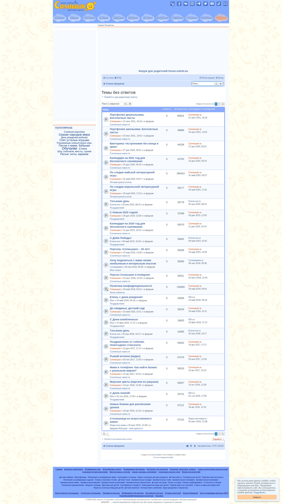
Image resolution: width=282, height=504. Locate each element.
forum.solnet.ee (117, 292)
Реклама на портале (111, 493)
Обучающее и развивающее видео (102, 477)
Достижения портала (154, 493)
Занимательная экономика (207, 480)
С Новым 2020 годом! (124, 212)
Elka (112, 300)
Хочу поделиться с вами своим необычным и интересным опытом (133, 262)
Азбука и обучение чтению (106, 480)
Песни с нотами (174, 482)
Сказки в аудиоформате (192, 482)
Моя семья (115, 270)
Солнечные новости (120, 124)
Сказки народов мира (74, 134)
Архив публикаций (190, 493)
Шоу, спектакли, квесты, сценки (74, 151)
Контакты (159, 496)
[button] (223, 104)
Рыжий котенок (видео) (125, 356)
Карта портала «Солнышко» (67, 493)
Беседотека (109, 25)
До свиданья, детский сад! (127, 308)
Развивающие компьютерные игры (74, 143)
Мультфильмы (81, 477)
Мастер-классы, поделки (120, 472)
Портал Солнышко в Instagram (130, 274)
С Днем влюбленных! (124, 319)
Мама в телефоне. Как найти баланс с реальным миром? (133, 369)
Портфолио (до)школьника (73, 485)
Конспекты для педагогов (157, 469)
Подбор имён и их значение (181, 485)
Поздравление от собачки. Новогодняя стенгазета (127, 343)
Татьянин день (119, 201)
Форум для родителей (191, 472)
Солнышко (115, 121)
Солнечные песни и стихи (169, 472)
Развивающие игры (93, 469)
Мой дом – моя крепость (130, 428)
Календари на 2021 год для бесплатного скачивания (127, 159)
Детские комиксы (66, 477)
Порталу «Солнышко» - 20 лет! (130, 249)
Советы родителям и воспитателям (213, 469)
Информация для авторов (132, 493)
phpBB (158, 455)
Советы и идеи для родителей (207, 485)
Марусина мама (118, 425)
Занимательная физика (90, 482)
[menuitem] (117, 77)
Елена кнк (115, 204)
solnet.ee (118, 500)
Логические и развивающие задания (78, 480)
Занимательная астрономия (113, 482)
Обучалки (69, 148)
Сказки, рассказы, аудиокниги (144, 472)
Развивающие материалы (134, 469)
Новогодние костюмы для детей (155, 485)
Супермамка (116, 267)
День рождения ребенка (74, 137)
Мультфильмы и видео (112, 469)
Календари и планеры (127, 477)
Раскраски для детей (192, 477)
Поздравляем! (117, 207)
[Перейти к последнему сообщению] (201, 114)
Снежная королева (74, 132)
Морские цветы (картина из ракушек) (134, 381)
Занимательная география (183, 480)
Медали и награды (93, 485)
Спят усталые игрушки (74, 140)
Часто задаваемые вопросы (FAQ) (214, 493)
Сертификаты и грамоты (130, 485)
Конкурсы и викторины (73, 469)
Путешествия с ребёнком (151, 488)
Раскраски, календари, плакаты (183, 469)
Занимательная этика (162, 480)
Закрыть (257, 497)
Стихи (83, 148)
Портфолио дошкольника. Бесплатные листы (127, 116)
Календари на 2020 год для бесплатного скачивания (127, 225)
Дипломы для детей (110, 485)
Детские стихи (124, 480)
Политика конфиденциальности (131, 285)
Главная (101, 25)
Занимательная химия (69, 482)
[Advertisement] (163, 48)
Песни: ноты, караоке (74, 154)
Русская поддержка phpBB (163, 457)
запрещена (192, 500)
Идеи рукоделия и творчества (175, 488)
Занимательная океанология (138, 482)
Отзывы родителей (173, 493)
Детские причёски (132, 488)
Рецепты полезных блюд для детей (108, 488)
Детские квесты (175, 477)
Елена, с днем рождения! (126, 297)
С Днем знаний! (120, 392)
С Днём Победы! (120, 237)
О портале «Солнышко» (91, 493)
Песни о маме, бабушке (74, 145)
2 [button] (219, 104)
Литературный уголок (121, 182)
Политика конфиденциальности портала (136, 496)
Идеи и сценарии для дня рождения (153, 477)
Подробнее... (260, 492)
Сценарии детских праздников (95, 472)
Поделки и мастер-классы (212, 477)
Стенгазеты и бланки (212, 482)
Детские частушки (159, 482)
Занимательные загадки (141, 480)
